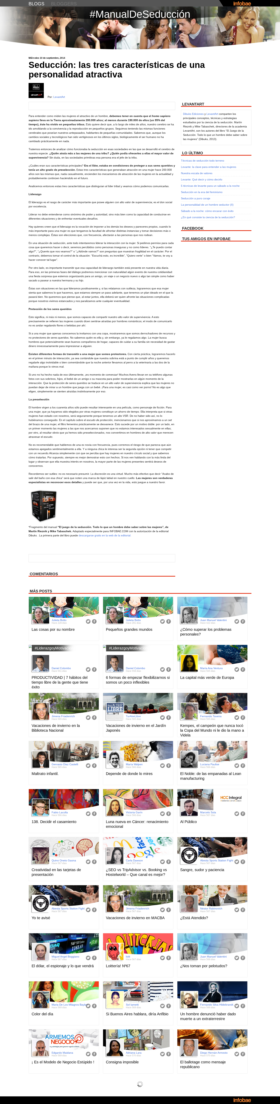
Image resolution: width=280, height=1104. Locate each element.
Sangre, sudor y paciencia (202, 870)
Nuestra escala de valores (196, 173)
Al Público (188, 822)
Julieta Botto (59, 620)
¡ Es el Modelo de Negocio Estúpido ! (63, 1062)
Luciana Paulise (209, 764)
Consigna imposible (122, 1062)
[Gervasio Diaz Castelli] (40, 760)
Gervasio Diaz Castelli (65, 764)
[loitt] (114, 952)
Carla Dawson (134, 860)
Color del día (42, 1014)
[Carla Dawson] (114, 856)
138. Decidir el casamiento (54, 822)
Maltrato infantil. (45, 774)
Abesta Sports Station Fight (216, 860)
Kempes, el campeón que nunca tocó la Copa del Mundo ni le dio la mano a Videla (212, 730)
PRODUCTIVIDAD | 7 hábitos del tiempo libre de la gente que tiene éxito (60, 682)
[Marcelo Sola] (188, 808)
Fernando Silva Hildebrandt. (217, 1004)
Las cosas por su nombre (53, 629)
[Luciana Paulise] (188, 760)
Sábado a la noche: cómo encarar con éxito (207, 210)
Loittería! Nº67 (118, 966)
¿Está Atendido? (194, 918)
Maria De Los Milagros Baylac (70, 1004)
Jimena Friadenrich (63, 716)
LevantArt (59, 96)
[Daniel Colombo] (40, 663)
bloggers (64, 3)
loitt (128, 956)
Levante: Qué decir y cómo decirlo (201, 179)
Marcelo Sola (208, 812)
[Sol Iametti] (114, 1000)
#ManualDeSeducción (140, 14)
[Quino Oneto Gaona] (40, 856)
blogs (36, 3)
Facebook (94, 621)
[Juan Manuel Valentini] (188, 615)
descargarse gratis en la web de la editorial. (105, 535)
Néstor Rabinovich (211, 908)
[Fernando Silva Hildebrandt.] (188, 1000)
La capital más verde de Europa (207, 677)
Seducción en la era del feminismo (201, 192)
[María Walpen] (114, 760)
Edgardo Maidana (62, 1052)
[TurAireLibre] (114, 711)
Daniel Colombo (61, 668)
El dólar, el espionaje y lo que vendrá (63, 966)
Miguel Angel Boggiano (65, 956)
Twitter (88, 621)
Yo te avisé (41, 918)
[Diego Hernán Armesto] (188, 1048)
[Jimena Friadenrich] (40, 711)
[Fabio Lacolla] (40, 808)
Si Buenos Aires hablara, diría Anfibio (137, 1014)
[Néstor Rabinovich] (188, 904)
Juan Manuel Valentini (213, 620)
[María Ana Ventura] (188, 663)
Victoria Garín (134, 812)
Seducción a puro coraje (195, 198)
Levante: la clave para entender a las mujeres (208, 166)
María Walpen (134, 764)
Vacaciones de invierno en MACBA (135, 918)
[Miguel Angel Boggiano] (40, 952)
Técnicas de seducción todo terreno (202, 160)
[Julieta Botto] (40, 615)
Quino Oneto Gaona (64, 860)
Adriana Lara (134, 1052)
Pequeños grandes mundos (129, 629)
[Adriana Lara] (114, 1048)
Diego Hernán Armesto (214, 1052)
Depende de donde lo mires (129, 774)
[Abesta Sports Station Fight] (188, 856)
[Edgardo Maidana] (40, 1048)
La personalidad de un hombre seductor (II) (207, 204)
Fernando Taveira (211, 716)
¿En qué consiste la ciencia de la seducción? (208, 217)
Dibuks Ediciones (193, 113)
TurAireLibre (133, 716)
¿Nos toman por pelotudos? (203, 966)
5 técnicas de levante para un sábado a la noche (210, 185)
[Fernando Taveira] (188, 711)
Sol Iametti (132, 1004)
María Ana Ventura (211, 668)
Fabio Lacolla (60, 812)
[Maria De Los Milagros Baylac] (40, 1000)
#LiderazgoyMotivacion (54, 648)
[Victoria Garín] (114, 808)
